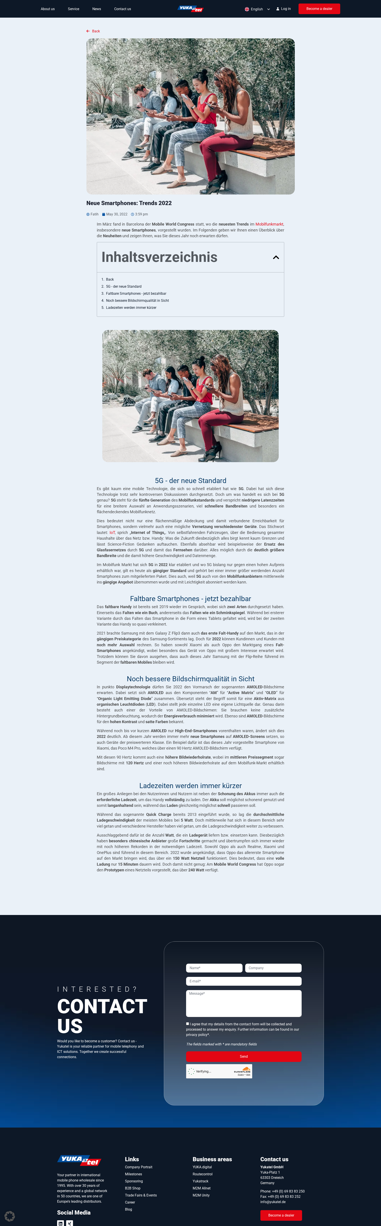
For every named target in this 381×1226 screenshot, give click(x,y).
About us (48, 9)
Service (73, 9)
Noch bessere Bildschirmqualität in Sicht (137, 300)
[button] (276, 257)
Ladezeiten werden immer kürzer (131, 308)
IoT (112, 532)
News (96, 9)
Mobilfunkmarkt (269, 224)
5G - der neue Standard (124, 286)
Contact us (122, 9)
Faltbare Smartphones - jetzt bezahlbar (136, 293)
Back (95, 31)
